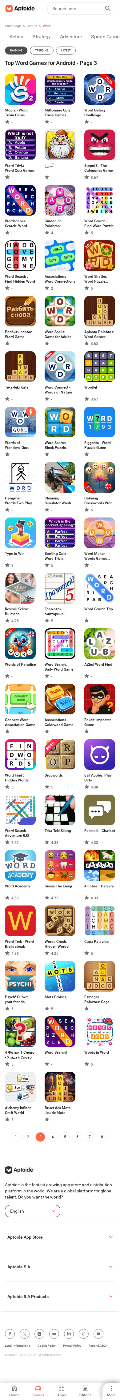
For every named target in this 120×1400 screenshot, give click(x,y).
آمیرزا (49, 166)
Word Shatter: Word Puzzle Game (95, 279)
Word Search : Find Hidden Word (20, 279)
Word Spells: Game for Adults (58, 334)
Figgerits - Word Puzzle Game (97, 445)
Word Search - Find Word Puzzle (99, 223)
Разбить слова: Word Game (18, 334)
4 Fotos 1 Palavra (99, 886)
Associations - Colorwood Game (59, 722)
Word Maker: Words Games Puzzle (95, 556)
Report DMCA (98, 1345)
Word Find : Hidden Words (17, 777)
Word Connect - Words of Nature (58, 389)
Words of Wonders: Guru (17, 445)
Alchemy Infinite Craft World (18, 1110)
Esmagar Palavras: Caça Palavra (97, 999)
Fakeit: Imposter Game (97, 722)
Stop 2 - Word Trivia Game (16, 112)
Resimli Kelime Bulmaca (17, 611)
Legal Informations (17, 1345)
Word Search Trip (98, 609)
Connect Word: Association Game (20, 722)
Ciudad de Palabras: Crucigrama (54, 223)
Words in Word (96, 1052)
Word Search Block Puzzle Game (55, 445)
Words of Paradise (20, 664)
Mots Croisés (55, 997)
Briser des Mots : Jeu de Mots (58, 1110)
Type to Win (15, 553)
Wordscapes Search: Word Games (16, 223)
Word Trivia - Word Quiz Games (19, 168)
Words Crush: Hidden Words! (57, 944)
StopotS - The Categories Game (98, 168)
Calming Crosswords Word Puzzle (99, 501)
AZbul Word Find (98, 664)
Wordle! (90, 387)
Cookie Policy (47, 1345)
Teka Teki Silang (58, 831)
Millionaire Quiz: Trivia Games (58, 112)
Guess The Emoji (58, 886)
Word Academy (17, 886)
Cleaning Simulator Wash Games (58, 501)
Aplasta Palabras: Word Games (99, 334)
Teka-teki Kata (17, 387)
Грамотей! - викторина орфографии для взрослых (59, 611)
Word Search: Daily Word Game (59, 667)
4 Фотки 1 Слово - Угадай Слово (19, 1054)
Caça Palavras (96, 941)
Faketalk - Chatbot (99, 831)
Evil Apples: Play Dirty (98, 777)
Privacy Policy (72, 1345)
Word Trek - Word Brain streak (19, 944)
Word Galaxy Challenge (95, 112)
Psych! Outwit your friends (16, 999)
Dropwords (54, 775)
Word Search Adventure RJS (17, 833)
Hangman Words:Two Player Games (20, 501)
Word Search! (56, 1052)
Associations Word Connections (60, 279)
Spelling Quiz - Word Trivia (56, 556)
